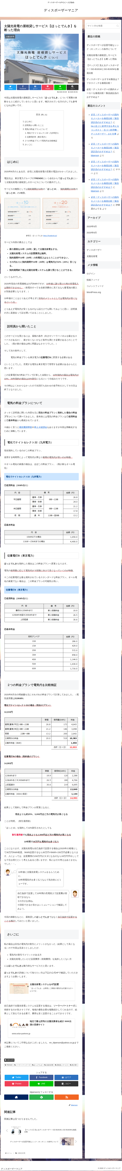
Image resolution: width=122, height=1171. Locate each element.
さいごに (28, 144)
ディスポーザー (94, 250)
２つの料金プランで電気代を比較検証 (41, 141)
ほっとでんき (37, 1065)
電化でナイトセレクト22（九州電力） (43, 133)
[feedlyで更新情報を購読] (41, 1097)
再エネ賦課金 (40, 427)
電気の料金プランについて (36, 129)
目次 (38, 114)
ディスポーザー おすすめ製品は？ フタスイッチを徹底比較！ (103, 81)
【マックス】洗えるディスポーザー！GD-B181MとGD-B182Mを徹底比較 (103, 69)
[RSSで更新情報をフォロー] (67, 1097)
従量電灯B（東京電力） (37, 137)
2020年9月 (92, 226)
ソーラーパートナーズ (23, 1065)
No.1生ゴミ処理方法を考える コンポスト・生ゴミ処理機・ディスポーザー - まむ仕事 (105, 130)
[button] (118, 25)
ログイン (91, 273)
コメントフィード (95, 286)
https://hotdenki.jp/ (50, 236)
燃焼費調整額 (25, 427)
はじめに (28, 121)
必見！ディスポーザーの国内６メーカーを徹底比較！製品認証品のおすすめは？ (103, 93)
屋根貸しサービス (62, 1065)
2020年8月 (92, 232)
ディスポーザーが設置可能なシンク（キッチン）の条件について (103, 47)
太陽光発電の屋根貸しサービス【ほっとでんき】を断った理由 (102, 57)
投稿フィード (93, 280)
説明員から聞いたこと (34, 125)
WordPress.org (94, 292)
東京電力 (74, 1065)
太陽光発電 (10, 1060)
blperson (95, 155)
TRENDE (9, 1065)
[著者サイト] (16, 1097)
